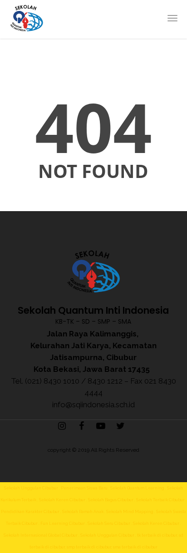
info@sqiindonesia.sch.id (93, 404)
